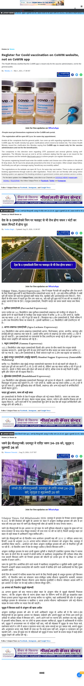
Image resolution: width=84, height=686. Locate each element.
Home (4, 49)
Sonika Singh (9, 229)
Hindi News (14, 214)
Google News (46, 187)
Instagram (62, 181)
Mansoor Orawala (11, 452)
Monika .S (8, 71)
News (12, 49)
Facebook (44, 181)
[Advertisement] (42, 31)
